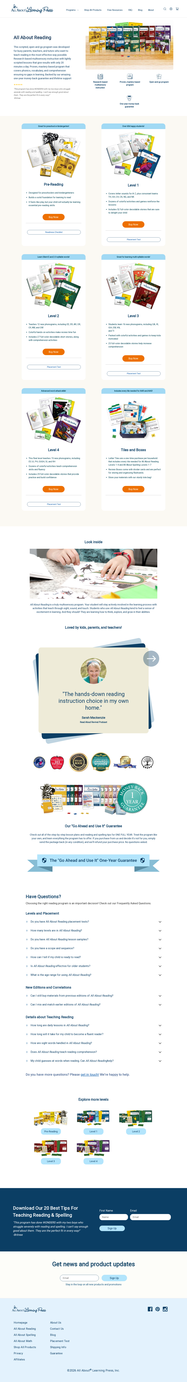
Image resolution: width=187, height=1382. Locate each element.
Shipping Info (58, 1347)
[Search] (165, 9)
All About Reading (25, 1328)
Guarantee (56, 1353)
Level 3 (133, 316)
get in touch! (90, 1074)
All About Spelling (25, 1335)
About (151, 10)
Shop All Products (92, 10)
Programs (71, 10)
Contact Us (57, 1328)
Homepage (20, 1322)
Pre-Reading (53, 184)
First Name (106, 1210)
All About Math (23, 1341)
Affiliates (19, 1359)
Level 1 (133, 185)
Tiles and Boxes (133, 450)
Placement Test (134, 239)
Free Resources (115, 10)
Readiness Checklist (54, 232)
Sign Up (112, 1228)
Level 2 (53, 316)
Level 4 (53, 450)
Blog (140, 10)
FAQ (130, 10)
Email (133, 1210)
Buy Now (53, 217)
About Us (55, 1322)
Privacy (18, 1353)
